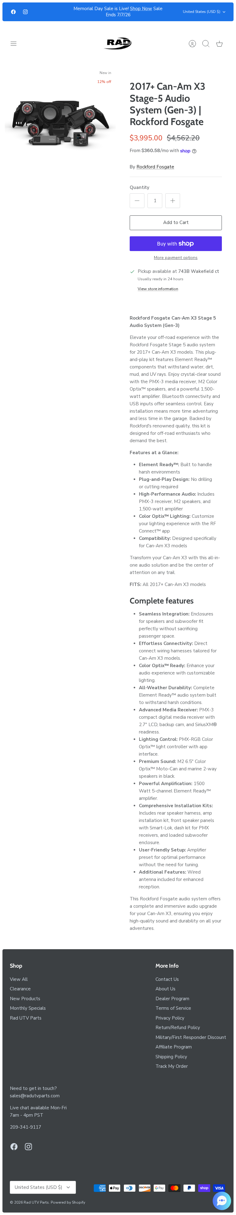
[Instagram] (25, 12)
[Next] (167, 12)
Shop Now (141, 9)
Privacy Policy (169, 1018)
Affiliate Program (173, 1047)
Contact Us (167, 979)
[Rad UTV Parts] (118, 43)
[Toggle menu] (16, 43)
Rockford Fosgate (155, 167)
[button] (222, 1201)
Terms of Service (173, 1008)
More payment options (176, 258)
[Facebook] (13, 12)
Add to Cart (176, 222)
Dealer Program (172, 999)
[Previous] (68, 12)
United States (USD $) (201, 11)
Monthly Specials (28, 1008)
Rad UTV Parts (25, 1018)
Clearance (20, 989)
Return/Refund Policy (177, 1027)
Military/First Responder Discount (190, 1037)
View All (19, 979)
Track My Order (171, 1066)
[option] (60, 123)
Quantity (139, 187)
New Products (25, 999)
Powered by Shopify (68, 1202)
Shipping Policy (171, 1057)
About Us (165, 989)
